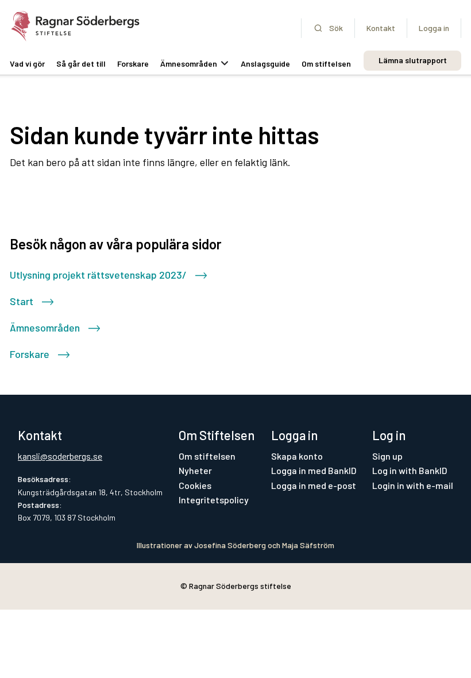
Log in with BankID (409, 470)
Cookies (195, 485)
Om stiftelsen (207, 455)
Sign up (387, 455)
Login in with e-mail (412, 485)
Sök (336, 28)
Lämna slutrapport (413, 60)
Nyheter (195, 470)
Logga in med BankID (313, 470)
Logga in (434, 28)
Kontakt (380, 28)
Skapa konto (297, 455)
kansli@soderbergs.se (60, 455)
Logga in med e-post (313, 485)
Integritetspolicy (214, 499)
